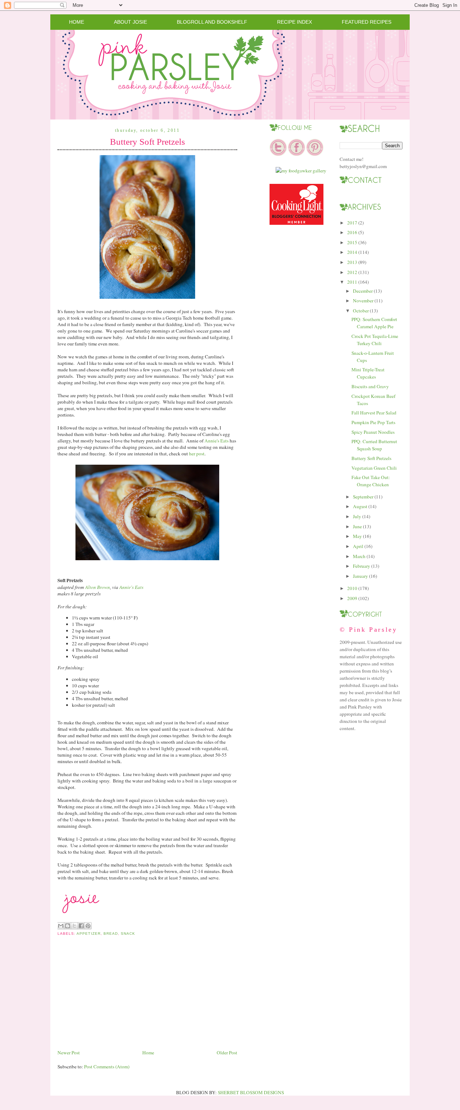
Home (76, 22)
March (359, 556)
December (363, 291)
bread (111, 933)
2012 (352, 272)
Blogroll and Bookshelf (212, 22)
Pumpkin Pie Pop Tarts (373, 422)
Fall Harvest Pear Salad (373, 412)
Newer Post (69, 1052)
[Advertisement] (111, 998)
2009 (352, 598)
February (361, 566)
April (358, 546)
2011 (352, 282)
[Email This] (60, 925)
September (363, 496)
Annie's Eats (216, 440)
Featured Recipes (366, 22)
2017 (352, 222)
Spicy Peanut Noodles (373, 432)
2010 (352, 588)
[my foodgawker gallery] (301, 170)
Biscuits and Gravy (370, 386)
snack (128, 933)
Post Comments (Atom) (106, 1066)
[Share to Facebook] (81, 925)
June (357, 526)
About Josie (130, 22)
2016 (352, 232)
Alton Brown (97, 587)
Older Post (227, 1052)
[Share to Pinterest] (88, 925)
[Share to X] (74, 925)
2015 (352, 242)
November (363, 300)
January (360, 576)
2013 (352, 262)
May (357, 536)
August (360, 506)
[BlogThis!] (67, 925)
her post (196, 453)
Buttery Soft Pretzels (147, 142)
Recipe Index (294, 22)
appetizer (88, 933)
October (361, 310)
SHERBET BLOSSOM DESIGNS (251, 1092)
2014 (352, 252)
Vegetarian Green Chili (374, 468)
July (357, 516)
